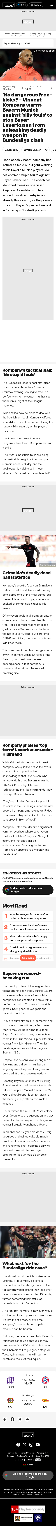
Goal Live (19, 1460)
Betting (29, 1460)
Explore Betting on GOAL (17, 43)
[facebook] (18, 1445)
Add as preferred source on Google (26, 889)
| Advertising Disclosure (19, 36)
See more (28, 957)
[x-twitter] (24, 1445)
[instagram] (31, 1445)
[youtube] (37, 1445)
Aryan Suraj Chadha (8, 87)
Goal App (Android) (24, 1456)
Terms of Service (27, 1453)
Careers (10, 1456)
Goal (17, 1490)
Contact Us (12, 1453)
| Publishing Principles (38, 36)
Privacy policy (42, 1453)
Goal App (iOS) (42, 1456)
